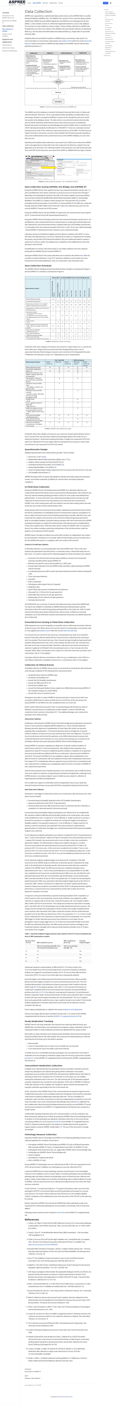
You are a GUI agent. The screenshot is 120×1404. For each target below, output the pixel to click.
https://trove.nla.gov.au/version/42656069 (43, 1244)
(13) (44, 992)
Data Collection (8, 26)
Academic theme (63, 1396)
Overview (5, 13)
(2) (77, 198)
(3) (42, 201)
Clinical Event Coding (8, 48)
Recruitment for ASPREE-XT (9, 22)
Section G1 (30, 1058)
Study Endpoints (7, 45)
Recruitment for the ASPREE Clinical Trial (8, 17)
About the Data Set (69, 631)
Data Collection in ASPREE (7, 30)
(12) (40, 992)
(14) (76, 992)
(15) (85, 995)
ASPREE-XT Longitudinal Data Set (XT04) (67, 1016)
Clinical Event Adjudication (9, 51)
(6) (66, 215)
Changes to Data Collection (7, 35)
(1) (30, 24)
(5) (59, 203)
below (81, 255)
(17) (60, 1127)
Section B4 (60, 1212)
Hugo (71, 1396)
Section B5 (57, 1122)
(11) (63, 987)
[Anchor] (88, 187)
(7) (26, 227)
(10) (37, 987)
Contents (106, 9)
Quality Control (66, 41)
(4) (79, 201)
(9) (34, 987)
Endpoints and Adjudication (7, 40)
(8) (74, 227)
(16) (77, 1102)
